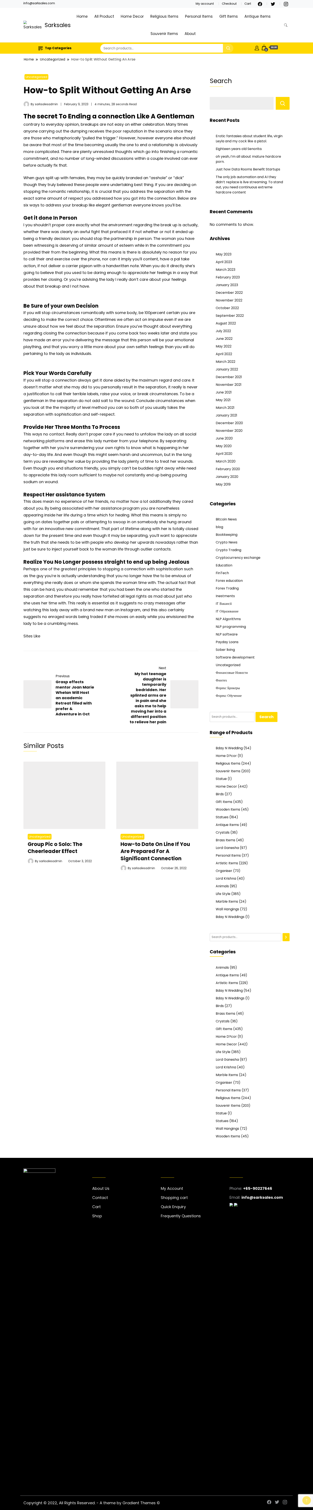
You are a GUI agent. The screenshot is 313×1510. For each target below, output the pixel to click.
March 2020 (225, 461)
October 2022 (227, 307)
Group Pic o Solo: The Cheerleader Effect (55, 848)
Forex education (229, 580)
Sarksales (58, 25)
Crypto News (226, 542)
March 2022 (225, 361)
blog (219, 526)
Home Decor (132, 16)
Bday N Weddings (230, 916)
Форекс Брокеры (228, 688)
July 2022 (223, 331)
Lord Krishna (226, 878)
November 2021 (228, 384)
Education (224, 565)
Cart (247, 3)
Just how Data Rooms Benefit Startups (248, 169)
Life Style (223, 893)
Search (221, 81)
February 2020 (228, 469)
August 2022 (226, 323)
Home (82, 16)
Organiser (224, 870)
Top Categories (58, 48)
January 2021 (226, 415)
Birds (220, 794)
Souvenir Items (164, 33)
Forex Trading (227, 588)
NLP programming (231, 626)
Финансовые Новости (232, 672)
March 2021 (225, 407)
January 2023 (227, 284)
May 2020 (224, 446)
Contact (100, 1197)
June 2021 (224, 392)
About (190, 33)
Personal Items (199, 16)
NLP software (227, 634)
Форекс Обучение (229, 695)
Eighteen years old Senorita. (239, 148)
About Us (100, 1188)
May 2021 (223, 400)
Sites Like (31, 636)
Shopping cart (174, 1197)
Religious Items (164, 16)
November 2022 (229, 300)
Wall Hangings (227, 909)
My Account (172, 1188)
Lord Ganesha (227, 847)
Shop (97, 1216)
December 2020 (229, 423)
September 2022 (230, 315)
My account (205, 3)
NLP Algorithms (228, 619)
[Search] (286, 937)
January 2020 (227, 476)
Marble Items (227, 901)
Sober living (225, 649)
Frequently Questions (181, 1216)
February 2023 (228, 277)
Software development (235, 657)
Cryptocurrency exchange (238, 557)
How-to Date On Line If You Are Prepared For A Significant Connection (155, 851)
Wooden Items (228, 809)
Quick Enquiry (173, 1206)
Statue (221, 778)
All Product (104, 16)
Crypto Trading (228, 550)
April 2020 (224, 453)
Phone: (236, 1188)
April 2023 (224, 261)
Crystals (223, 832)
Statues (222, 817)
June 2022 (224, 338)
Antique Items (257, 16)
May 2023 (223, 254)
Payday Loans (227, 642)
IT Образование (227, 611)
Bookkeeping (226, 534)
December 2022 (229, 292)
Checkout (229, 3)
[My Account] (257, 47)
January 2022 (227, 369)
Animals (222, 886)
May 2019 (223, 484)
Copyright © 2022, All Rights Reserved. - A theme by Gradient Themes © (91, 1503)
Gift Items (228, 16)
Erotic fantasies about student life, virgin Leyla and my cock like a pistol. (249, 139)
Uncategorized (36, 77)
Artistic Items (227, 863)
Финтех (221, 680)
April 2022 (224, 354)
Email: (235, 1197)
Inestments (225, 596)
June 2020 (224, 438)
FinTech (222, 573)
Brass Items (225, 840)
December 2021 (229, 377)
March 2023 (225, 269)
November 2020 (229, 430)
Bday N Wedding (229, 748)
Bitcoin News (226, 519)
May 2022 (223, 346)
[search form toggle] (286, 25)
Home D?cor (226, 755)
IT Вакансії (224, 603)
